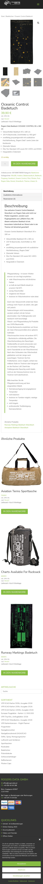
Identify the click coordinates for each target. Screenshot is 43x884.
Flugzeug (4, 178)
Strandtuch (19, 181)
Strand (12, 181)
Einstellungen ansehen (21, 876)
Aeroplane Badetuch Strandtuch (16, 427)
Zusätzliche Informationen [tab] (12, 195)
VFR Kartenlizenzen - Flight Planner (15, 723)
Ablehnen (21, 870)
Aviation (20, 176)
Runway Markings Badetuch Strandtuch (19, 425)
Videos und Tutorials (10, 833)
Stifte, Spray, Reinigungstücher (13, 737)
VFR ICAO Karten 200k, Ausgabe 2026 (16, 706)
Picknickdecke (6, 753)
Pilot (29, 178)
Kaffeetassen (6, 760)
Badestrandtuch (28, 176)
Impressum (31, 881)
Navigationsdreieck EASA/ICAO (13, 733)
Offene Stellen (8, 836)
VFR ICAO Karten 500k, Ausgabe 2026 (16, 703)
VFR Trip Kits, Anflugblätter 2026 (14, 717)
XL (36, 181)
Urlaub (32, 181)
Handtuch (11, 178)
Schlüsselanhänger (8, 757)
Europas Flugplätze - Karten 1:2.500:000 (17, 713)
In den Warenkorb (24, 163)
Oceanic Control (21, 178)
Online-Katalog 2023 (10, 827)
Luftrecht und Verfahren (10, 740)
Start (3, 16)
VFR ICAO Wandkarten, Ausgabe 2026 (16, 720)
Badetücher (10, 16)
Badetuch (38, 176)
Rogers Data (5, 181)
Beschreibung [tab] (8, 191)
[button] (40, 839)
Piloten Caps (6, 763)
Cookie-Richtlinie (13, 881)
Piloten (33, 178)
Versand (6, 119)
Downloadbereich (9, 830)
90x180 (13, 176)
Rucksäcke (5, 747)
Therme (26, 181)
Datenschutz (23, 881)
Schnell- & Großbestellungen (13, 824)
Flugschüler (5, 727)
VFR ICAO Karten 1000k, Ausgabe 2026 (17, 710)
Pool (38, 178)
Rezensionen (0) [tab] (9, 199)
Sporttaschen (6, 743)
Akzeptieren (21, 864)
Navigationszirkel (8, 730)
